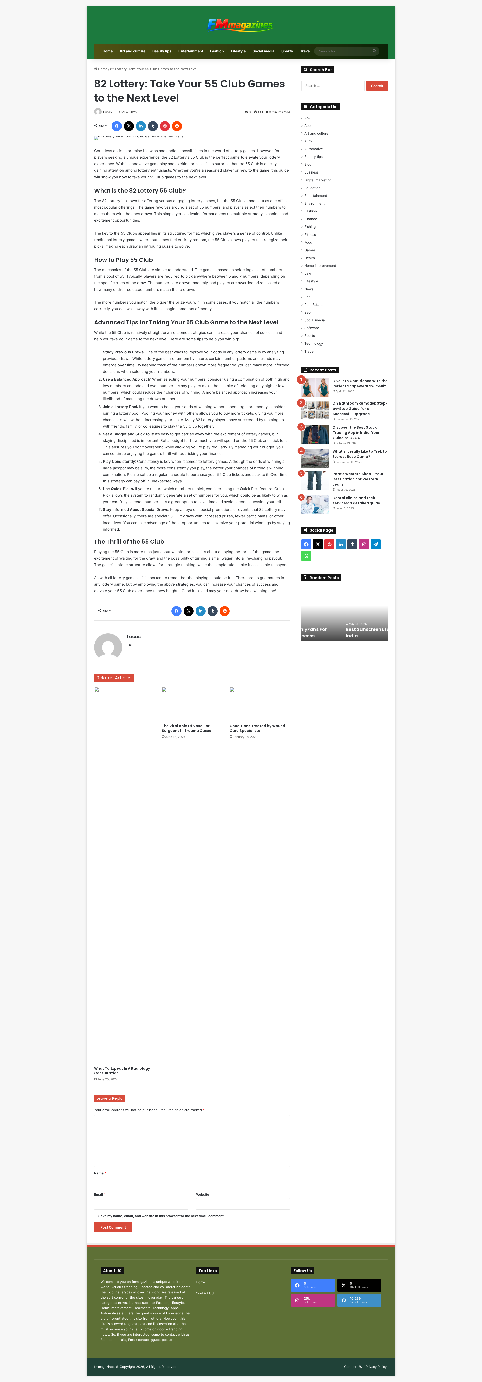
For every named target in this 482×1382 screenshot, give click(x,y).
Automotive (313, 149)
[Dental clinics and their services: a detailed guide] (315, 504)
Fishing (310, 227)
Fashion (217, 51)
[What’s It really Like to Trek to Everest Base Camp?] (315, 458)
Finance (310, 219)
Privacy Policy (376, 1367)
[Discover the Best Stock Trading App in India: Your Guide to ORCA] (315, 434)
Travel (305, 51)
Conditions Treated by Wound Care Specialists (257, 728)
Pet (307, 297)
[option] (344, 613)
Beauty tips (161, 51)
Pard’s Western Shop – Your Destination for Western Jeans (358, 479)
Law (307, 273)
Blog (307, 164)
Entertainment (190, 51)
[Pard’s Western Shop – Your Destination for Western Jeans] (315, 480)
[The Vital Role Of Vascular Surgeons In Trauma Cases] (192, 704)
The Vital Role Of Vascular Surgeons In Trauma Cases (186, 728)
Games (310, 250)
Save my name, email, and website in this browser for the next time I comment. (161, 1216)
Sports (287, 51)
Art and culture (132, 51)
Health (309, 258)
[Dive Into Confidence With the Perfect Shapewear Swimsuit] (315, 387)
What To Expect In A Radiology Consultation (122, 1071)
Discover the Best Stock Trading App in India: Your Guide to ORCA (356, 432)
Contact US (205, 1293)
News (308, 289)
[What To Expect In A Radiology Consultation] (124, 875)
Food (308, 242)
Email (100, 1194)
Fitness (310, 235)
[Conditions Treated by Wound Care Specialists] (260, 704)
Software (311, 328)
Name (100, 1173)
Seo (307, 312)
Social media (263, 51)
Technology (313, 343)
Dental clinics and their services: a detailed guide (356, 500)
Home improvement (320, 266)
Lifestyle (238, 51)
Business (311, 172)
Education (312, 188)
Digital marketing (317, 180)
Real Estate (313, 305)
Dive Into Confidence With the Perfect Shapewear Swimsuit (360, 383)
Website (202, 1194)
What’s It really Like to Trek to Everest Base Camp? (360, 454)
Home (108, 51)
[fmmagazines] (241, 25)
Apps (308, 126)
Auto (308, 141)
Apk (307, 118)
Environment (314, 203)
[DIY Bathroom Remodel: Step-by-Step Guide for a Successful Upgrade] (315, 410)
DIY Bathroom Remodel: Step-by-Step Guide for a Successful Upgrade (360, 408)
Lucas (107, 112)
